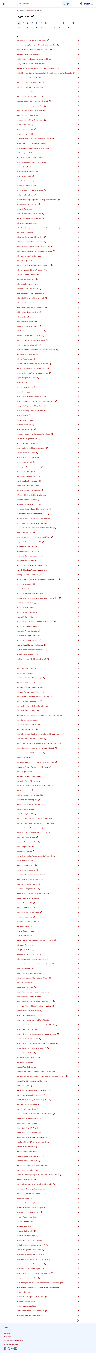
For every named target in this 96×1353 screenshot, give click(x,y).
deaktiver (30, 10)
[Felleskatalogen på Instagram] (8, 1348)
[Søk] (64, 3)
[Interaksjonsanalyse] (81, 4)
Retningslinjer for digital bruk (13, 1340)
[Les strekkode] (68, 3)
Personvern (7, 1337)
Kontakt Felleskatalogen (11, 1344)
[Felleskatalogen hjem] (4, 4)
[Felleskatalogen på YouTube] (14, 1348)
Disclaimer (7, 1333)
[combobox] (40, 3)
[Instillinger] (77, 1320)
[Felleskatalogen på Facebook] (5, 1348)
